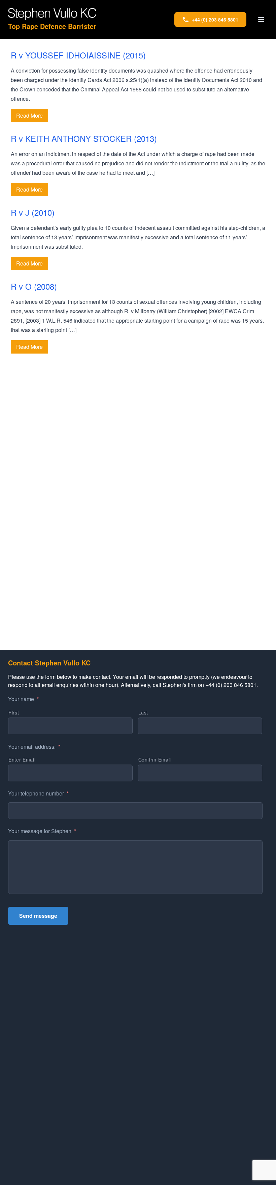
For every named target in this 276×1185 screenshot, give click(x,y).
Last (143, 712)
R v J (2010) (33, 212)
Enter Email (21, 759)
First (13, 712)
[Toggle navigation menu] (261, 19)
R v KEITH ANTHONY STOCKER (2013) (84, 138)
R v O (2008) (34, 286)
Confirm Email (154, 759)
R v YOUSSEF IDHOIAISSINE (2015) (78, 55)
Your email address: (34, 746)
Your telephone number (38, 793)
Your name (23, 699)
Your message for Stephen (42, 831)
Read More (29, 115)
